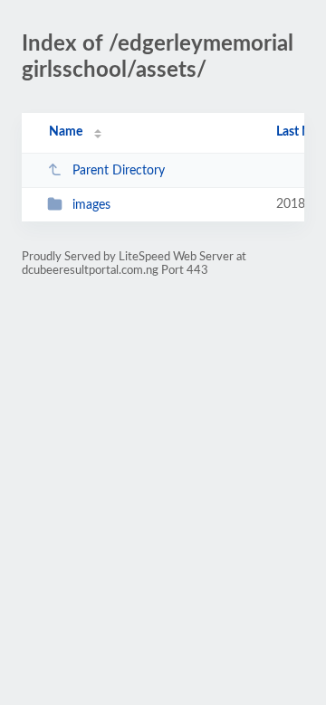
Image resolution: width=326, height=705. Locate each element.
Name (65, 132)
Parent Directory (118, 170)
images (91, 205)
